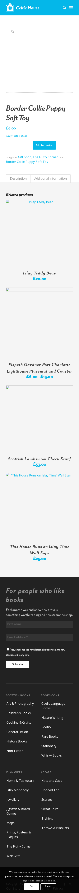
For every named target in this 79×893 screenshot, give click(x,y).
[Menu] (71, 7)
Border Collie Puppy (20, 162)
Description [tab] (18, 178)
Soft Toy (42, 162)
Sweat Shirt (49, 809)
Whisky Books (51, 755)
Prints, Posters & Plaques (19, 834)
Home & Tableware (20, 781)
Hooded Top (50, 790)
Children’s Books (19, 713)
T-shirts (47, 818)
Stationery (48, 746)
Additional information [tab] (50, 178)
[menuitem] (62, 7)
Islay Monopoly (18, 790)
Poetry (46, 727)
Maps (11, 823)
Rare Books (49, 736)
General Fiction (17, 732)
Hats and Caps (51, 781)
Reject (48, 886)
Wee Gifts (13, 856)
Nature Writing (52, 717)
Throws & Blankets (55, 828)
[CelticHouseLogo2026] (33, 7)
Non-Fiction (15, 751)
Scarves (46, 799)
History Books (17, 741)
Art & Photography (20, 703)
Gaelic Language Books (53, 705)
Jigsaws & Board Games (18, 811)
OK (31, 886)
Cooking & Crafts (19, 722)
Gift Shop (24, 157)
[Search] (62, 7)
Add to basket (44, 145)
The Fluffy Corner (45, 157)
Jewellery (13, 799)
